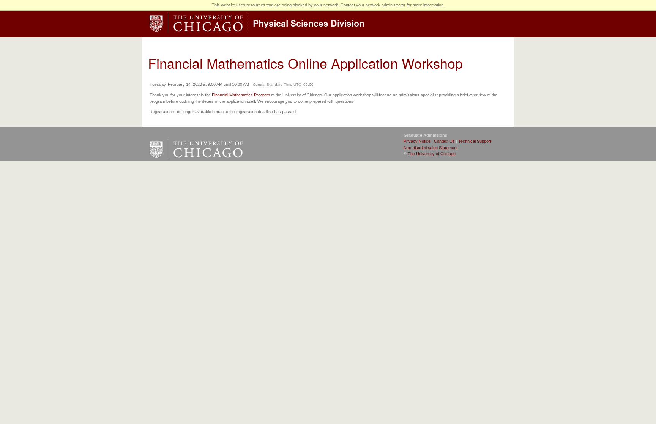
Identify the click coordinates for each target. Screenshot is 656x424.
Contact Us (444, 141)
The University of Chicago (432, 153)
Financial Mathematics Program (241, 95)
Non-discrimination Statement (430, 147)
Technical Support (474, 141)
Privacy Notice (417, 141)
